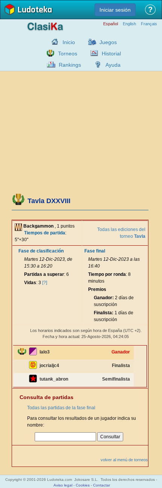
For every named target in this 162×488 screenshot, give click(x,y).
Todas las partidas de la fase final (61, 407)
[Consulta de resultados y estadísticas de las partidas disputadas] (92, 53)
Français (149, 24)
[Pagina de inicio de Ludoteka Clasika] (53, 42)
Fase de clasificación (41, 251)
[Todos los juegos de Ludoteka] (90, 42)
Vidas (30, 282)
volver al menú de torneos (124, 459)
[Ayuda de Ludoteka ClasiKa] (96, 64)
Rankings (70, 65)
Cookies (83, 485)
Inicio (69, 42)
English (129, 24)
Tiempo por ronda (107, 274)
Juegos (108, 42)
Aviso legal (62, 485)
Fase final (94, 251)
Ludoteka (34, 10)
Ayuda (113, 65)
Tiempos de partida (44, 233)
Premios (97, 289)
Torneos (67, 53)
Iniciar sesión (115, 10)
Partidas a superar (44, 274)
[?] (44, 282)
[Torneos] (48, 53)
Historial (111, 53)
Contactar (101, 485)
